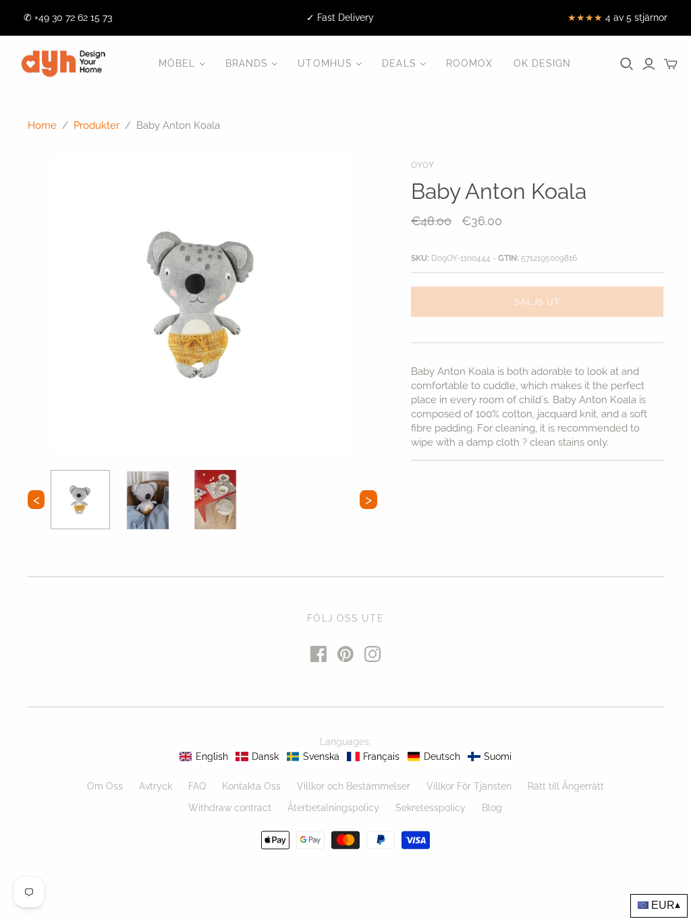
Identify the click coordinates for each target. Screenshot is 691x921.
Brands (247, 63)
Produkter (96, 125)
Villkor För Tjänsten (469, 786)
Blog (492, 807)
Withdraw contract (229, 807)
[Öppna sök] (627, 64)
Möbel (177, 63)
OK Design (543, 63)
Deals (399, 63)
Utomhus (325, 63)
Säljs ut (537, 302)
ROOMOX (469, 63)
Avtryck (155, 786)
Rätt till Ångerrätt (566, 786)
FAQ (197, 786)
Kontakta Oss (251, 786)
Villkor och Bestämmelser (353, 786)
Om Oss (105, 786)
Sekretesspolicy (430, 807)
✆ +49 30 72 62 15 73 (68, 17)
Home (42, 125)
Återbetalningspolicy (333, 807)
